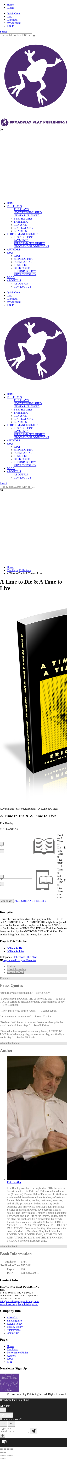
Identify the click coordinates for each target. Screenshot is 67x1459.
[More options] (3, 1409)
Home (10, 4)
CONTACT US (22, 286)
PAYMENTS (21, 240)
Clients (10, 7)
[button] (3, 31)
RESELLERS (21, 265)
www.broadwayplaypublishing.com (19, 1304)
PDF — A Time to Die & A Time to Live (60, 876)
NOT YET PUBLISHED (28, 212)
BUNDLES (20, 230)
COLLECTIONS (23, 227)
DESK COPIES (22, 268)
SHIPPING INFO (24, 258)
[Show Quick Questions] (11, 1424)
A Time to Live (15, 951)
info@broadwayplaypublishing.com (19, 1301)
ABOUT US (14, 280)
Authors (11, 1355)
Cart (9, 16)
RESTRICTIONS (24, 237)
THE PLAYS (14, 206)
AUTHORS (13, 249)
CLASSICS (20, 224)
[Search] (33, 35)
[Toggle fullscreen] (4, 1449)
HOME (11, 203)
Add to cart (6, 901)
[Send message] (33, 1431)
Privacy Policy (15, 1326)
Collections (19, 957)
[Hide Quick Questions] (3, 1424)
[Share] (8, 1449)
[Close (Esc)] (11, 1449)
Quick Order (14, 13)
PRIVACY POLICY (25, 274)
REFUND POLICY (25, 271)
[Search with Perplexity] (2, 1436)
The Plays (31, 957)
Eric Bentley (14, 1182)
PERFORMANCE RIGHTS (22, 234)
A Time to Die (15, 948)
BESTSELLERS (23, 218)
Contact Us (13, 1332)
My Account (13, 22)
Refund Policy (15, 1323)
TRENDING (21, 221)
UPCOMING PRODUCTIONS (31, 246)
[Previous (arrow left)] (1, 1452)
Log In (10, 25)
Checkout (12, 19)
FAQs (10, 252)
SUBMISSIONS (23, 261)
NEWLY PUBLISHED (27, 215)
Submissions (13, 1329)
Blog (9, 1361)
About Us (12, 1317)
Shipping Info (14, 1320)
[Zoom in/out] (1, 1449)
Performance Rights (17, 1352)
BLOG (11, 277)
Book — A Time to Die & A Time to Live (60, 847)
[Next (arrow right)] (4, 1452)
